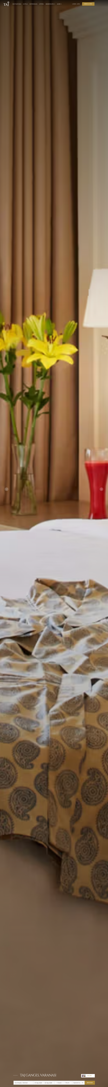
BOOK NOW (90, 1082)
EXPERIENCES (33, 4)
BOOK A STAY (88, 4)
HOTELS (25, 4)
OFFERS (41, 4)
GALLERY (89, 1075)
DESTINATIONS (17, 4)
